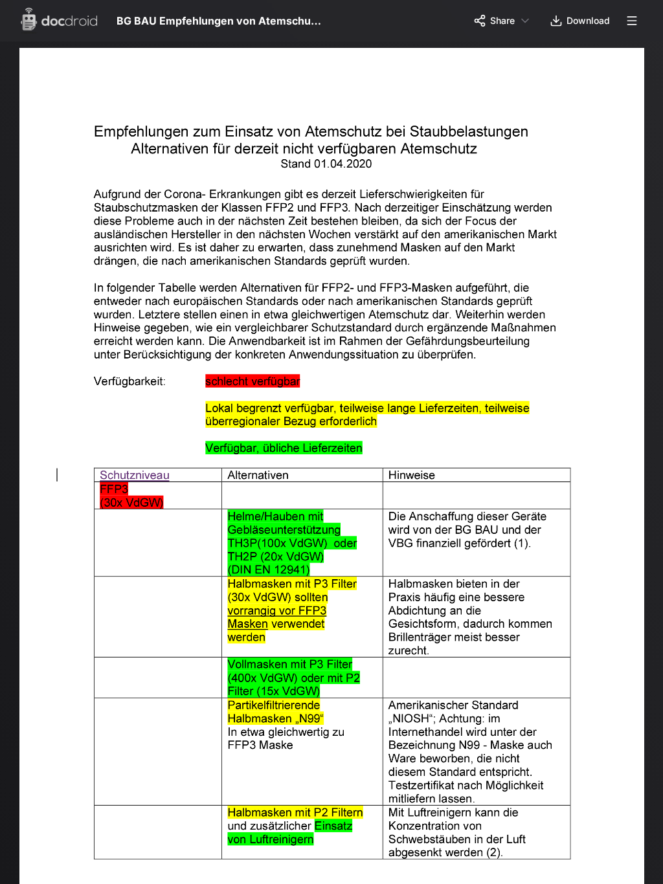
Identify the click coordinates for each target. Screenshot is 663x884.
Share (502, 20)
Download (588, 20)
